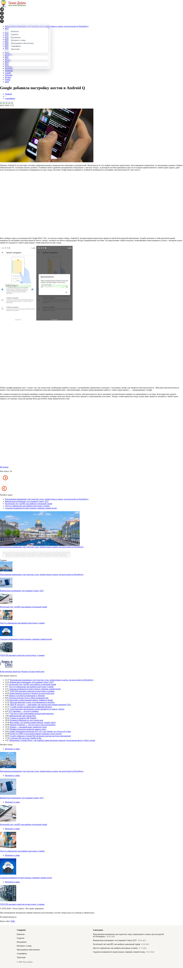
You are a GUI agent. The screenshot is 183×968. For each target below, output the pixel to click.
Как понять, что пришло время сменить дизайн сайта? (33, 722)
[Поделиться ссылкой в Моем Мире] (9, 103)
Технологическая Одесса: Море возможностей (28, 698)
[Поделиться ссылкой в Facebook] (4, 103)
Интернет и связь (12, 749)
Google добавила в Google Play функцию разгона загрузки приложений (40, 736)
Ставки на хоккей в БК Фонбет (23, 718)
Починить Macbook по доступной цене (26, 720)
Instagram (9, 71)
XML (13, 921)
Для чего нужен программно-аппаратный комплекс (32, 713)
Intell (7, 82)
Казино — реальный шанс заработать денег (28, 727)
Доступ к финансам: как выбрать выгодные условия (27, 506)
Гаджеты (20, 938)
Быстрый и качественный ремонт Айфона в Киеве (31, 700)
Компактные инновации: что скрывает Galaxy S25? (27, 501)
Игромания (21, 942)
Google (8, 73)
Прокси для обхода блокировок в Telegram (27, 696)
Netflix (7, 79)
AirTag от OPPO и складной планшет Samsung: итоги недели (36, 734)
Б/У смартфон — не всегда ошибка (23, 711)
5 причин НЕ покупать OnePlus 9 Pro (25, 738)
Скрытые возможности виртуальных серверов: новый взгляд (31, 508)
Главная (8, 94)
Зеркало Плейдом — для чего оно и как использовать (32, 725)
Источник (4, 467)
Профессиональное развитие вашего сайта (28, 729)
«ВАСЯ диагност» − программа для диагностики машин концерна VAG (40, 704)
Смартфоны (10, 98)
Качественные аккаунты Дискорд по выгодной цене (22, 671)
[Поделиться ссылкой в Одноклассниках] (12, 103)
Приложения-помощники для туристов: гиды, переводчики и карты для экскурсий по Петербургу (47, 499)
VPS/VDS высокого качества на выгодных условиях (22, 655)
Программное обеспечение (28, 950)
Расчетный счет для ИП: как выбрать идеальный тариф (28, 504)
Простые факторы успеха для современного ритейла (32, 702)
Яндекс (8, 77)
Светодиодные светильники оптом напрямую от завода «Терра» (37, 709)
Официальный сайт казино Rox (22, 716)
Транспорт (21, 957)
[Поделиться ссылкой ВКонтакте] (1, 103)
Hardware (21, 934)
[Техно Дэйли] (13, 7)
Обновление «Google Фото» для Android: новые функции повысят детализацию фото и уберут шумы (52, 740)
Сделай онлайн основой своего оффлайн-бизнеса (31, 707)
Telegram (8, 75)
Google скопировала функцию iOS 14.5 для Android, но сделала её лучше (40, 731)
